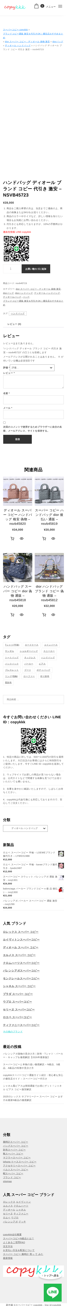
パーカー (28, 664)
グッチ (22, 1221)
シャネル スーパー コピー (19, 986)
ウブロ (14, 1217)
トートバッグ (12, 657)
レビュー (9, 373)
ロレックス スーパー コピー (21, 931)
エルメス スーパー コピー (19, 955)
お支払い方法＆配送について (19, 1250)
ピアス (42, 664)
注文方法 (8, 1246)
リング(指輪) (11, 676)
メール (7, 408)
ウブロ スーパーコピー (17, 1001)
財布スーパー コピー (14, 1149)
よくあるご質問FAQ (14, 1242)
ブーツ (27, 670)
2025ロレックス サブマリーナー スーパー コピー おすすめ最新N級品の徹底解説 (33, 1098)
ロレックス (9, 1202)
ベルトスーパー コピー (15, 1169)
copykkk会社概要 (12, 1234)
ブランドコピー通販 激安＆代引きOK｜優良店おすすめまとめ (33, 35)
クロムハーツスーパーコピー (21, 963)
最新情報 (8, 1258)
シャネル (21, 1209)
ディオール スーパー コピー (20, 947)
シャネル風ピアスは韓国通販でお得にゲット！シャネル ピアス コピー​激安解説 (32, 1087)
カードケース (31, 645)
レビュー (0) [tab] (14, 324)
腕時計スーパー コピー (15, 1142)
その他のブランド (13, 1031)
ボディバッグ (43, 670)
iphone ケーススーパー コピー (19, 1161)
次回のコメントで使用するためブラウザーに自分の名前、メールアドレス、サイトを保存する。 (32, 429)
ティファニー (21, 1213)
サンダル (9, 651)
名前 (6, 393)
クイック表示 (21, 538)
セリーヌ (8, 1213)
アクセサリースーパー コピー (19, 1165)
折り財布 (44, 676)
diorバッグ (57, 41)
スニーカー (49, 651)
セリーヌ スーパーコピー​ (19, 1009)
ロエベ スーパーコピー (17, 1017)
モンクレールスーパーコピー (21, 978)
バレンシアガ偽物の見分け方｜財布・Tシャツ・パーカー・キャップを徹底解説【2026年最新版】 (33, 1055)
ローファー (29, 676)
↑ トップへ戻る (50, 1275)
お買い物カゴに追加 (35, 269)
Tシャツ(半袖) (12, 645)
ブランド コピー (12, 1177)
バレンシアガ (10, 1221)
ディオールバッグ (12, 297)
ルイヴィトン (23, 1202)
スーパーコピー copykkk (15, 29)
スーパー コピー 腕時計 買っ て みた (23, 1254)
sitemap (7, 1181)
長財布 (8, 682)
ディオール (9, 1209)
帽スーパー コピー (13, 1173)
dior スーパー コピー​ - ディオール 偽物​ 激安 (27, 41)
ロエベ (6, 1217)
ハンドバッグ (18, 313)
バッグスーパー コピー (15, 1145)
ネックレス (30, 657)
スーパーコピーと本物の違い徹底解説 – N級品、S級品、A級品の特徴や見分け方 (31, 1066)
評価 (6, 367)
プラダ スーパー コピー (18, 994)
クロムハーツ (21, 1205)
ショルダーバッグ (29, 651)
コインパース (51, 645)
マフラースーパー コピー (17, 1157)
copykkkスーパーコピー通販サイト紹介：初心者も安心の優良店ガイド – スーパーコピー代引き (33, 1077)
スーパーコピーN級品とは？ (18, 1238)
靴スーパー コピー (13, 1153)
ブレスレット (12, 670)
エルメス (8, 1205)
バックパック (12, 664)
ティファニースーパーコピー (21, 1025)
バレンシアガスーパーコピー (21, 970)
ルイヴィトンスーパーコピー (21, 939)
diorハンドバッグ (24, 293)
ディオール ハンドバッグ (18, 45)
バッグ (26, 297)
